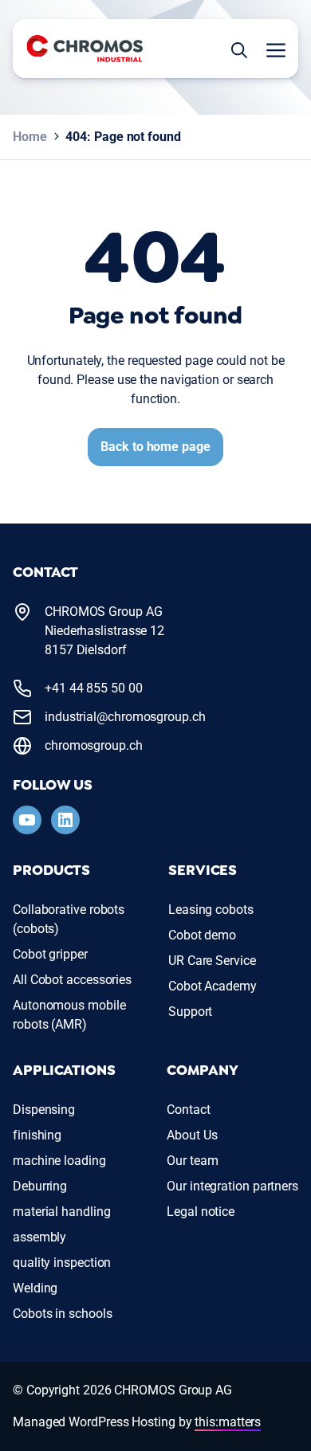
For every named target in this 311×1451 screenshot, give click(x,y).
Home (30, 136)
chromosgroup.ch (94, 745)
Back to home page (155, 446)
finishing (37, 1135)
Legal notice (200, 1211)
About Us (192, 1135)
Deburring (40, 1186)
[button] (239, 49)
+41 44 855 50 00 (94, 688)
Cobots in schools (62, 1313)
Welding (35, 1288)
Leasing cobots (211, 909)
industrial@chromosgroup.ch (125, 716)
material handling (61, 1211)
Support (190, 1011)
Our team (192, 1160)
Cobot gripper (50, 954)
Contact (188, 1109)
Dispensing (44, 1109)
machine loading (59, 1160)
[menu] (271, 48)
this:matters (228, 1421)
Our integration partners (232, 1186)
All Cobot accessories (72, 979)
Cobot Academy (212, 986)
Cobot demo (202, 935)
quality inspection (62, 1262)
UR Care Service (212, 960)
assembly (39, 1237)
